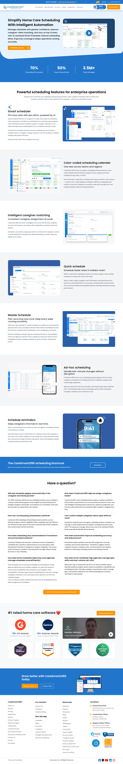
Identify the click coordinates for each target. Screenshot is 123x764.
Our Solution (39, 7)
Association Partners (15, 731)
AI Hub (103, 2)
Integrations (71, 7)
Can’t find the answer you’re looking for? (61, 592)
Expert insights (67, 732)
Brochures (66, 749)
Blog (64, 715)
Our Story (57, 7)
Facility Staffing (40, 712)
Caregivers (38, 729)
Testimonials (12, 726)
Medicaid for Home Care (71, 746)
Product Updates (68, 741)
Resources (80, 7)
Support (10, 717)
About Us (11, 705)
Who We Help (48, 7)
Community (66, 729)
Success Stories (68, 735)
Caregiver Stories (68, 738)
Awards (10, 708)
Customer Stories (13, 729)
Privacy (10, 740)
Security (101, 7)
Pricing (64, 7)
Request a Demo (29, 686)
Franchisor (38, 709)
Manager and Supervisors (43, 735)
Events (65, 718)
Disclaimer (11, 743)
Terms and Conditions (15, 760)
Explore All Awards (105, 613)
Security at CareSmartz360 (17, 734)
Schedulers (38, 720)
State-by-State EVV (69, 744)
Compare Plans (47, 686)
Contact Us (11, 737)
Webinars (66, 706)
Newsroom (66, 712)
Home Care (39, 706)
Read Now (97, 465)
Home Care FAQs (68, 752)
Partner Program (13, 720)
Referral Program (13, 723)
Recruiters (38, 726)
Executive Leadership (42, 738)
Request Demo (113, 7)
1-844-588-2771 (115, 2)
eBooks (65, 720)
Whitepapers (67, 723)
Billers (37, 723)
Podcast (65, 709)
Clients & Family (40, 732)
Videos (65, 726)
